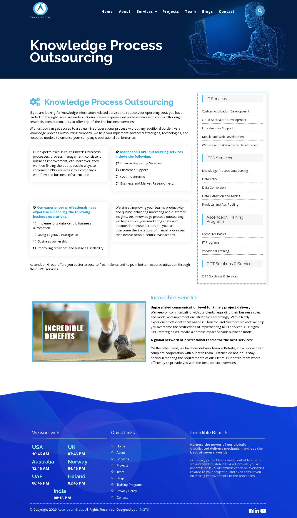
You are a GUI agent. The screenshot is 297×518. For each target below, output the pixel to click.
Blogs (207, 11)
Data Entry (209, 179)
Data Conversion (214, 187)
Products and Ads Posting (220, 204)
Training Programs (130, 485)
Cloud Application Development (224, 120)
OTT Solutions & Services (220, 276)
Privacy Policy (127, 491)
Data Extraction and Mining (221, 196)
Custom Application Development (225, 111)
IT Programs (211, 242)
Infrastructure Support (217, 128)
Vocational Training (215, 251)
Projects (171, 11)
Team (190, 11)
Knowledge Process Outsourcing (225, 170)
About (125, 11)
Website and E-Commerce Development (230, 145)
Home (107, 11)
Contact (227, 11)
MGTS (144, 509)
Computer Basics (214, 234)
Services (145, 11)
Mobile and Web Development (223, 137)
